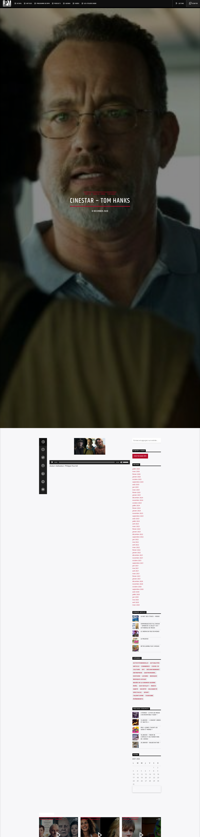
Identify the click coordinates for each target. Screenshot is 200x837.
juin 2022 (135, 574)
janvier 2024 (136, 545)
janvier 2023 (136, 566)
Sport (146, 727)
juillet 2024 (136, 540)
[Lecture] (52, 497)
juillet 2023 (136, 556)
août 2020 (135, 626)
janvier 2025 (136, 530)
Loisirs (145, 711)
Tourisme (149, 730)
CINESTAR (87, 210)
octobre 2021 (136, 595)
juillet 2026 (136, 504)
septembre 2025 (137, 517)
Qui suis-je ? (144, 720)
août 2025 (135, 519)
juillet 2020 (136, 629)
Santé (135, 724)
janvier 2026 (136, 511)
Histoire (136, 711)
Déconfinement (153, 704)
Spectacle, (137, 727)
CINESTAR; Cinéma (99, 210)
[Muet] (121, 497)
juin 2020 (135, 632)
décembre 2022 (137, 569)
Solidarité (152, 724)
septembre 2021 (137, 598)
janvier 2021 (136, 614)
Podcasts (57, 3)
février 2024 (136, 543)
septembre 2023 (137, 551)
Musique (153, 711)
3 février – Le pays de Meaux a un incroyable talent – (150, 749)
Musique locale (139, 714)
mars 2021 (136, 608)
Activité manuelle (140, 698)
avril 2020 (135, 637)
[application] (89, 497)
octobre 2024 (136, 538)
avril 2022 (135, 579)
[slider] (126, 497)
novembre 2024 (137, 535)
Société (143, 724)
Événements (138, 733)
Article (136, 701)
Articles (29, 3)
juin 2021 (135, 600)
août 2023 (135, 553)
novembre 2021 (137, 593)
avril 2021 (135, 606)
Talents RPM (138, 730)
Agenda (68, 3)
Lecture (181, 3)
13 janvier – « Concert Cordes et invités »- (151, 756)
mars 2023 (136, 561)
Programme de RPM (43, 3)
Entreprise (137, 707)
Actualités (154, 698)
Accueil (19, 3)
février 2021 (136, 611)
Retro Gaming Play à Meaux (150, 681)
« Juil (133, 824)
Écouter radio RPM (140, 491)
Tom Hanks (111, 210)
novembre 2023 (137, 548)
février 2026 (136, 509)
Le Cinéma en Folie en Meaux (150, 666)
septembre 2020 (137, 624)
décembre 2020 (137, 616)
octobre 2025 (136, 514)
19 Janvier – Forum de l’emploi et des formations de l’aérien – (150, 772)
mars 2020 (136, 640)
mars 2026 (136, 506)
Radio (153, 720)
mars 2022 (136, 582)
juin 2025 (135, 522)
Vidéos (77, 3)
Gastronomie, (150, 707)
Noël (135, 720)
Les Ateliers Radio (90, 3)
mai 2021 (135, 603)
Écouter (195, 3)
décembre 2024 (137, 532)
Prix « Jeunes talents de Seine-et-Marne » (149, 763)
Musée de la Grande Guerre (144, 717)
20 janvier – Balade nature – (151, 777)
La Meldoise (145, 674)
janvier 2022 (136, 587)
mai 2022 (135, 577)
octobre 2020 (136, 621)
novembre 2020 (137, 619)
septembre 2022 (137, 572)
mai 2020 (135, 634)
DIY (143, 704)
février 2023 (136, 564)
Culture (136, 704)
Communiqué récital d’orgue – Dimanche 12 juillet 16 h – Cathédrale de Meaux (150, 661)
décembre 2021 (137, 590)
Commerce (145, 701)
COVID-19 (155, 701)
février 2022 (136, 585)
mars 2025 (136, 524)
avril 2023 (135, 559)
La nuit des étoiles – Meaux (150, 651)
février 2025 (136, 527)
